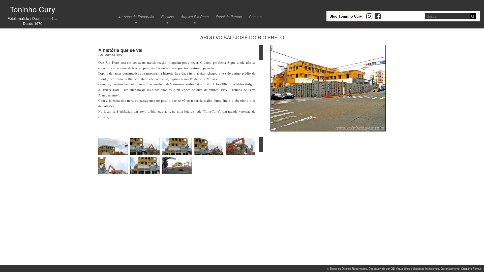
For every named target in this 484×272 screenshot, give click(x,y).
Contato (255, 16)
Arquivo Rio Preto (195, 16)
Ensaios (167, 16)
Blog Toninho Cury (345, 16)
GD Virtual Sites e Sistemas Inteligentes (415, 268)
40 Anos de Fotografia (136, 16)
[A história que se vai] (328, 88)
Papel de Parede (229, 16)
